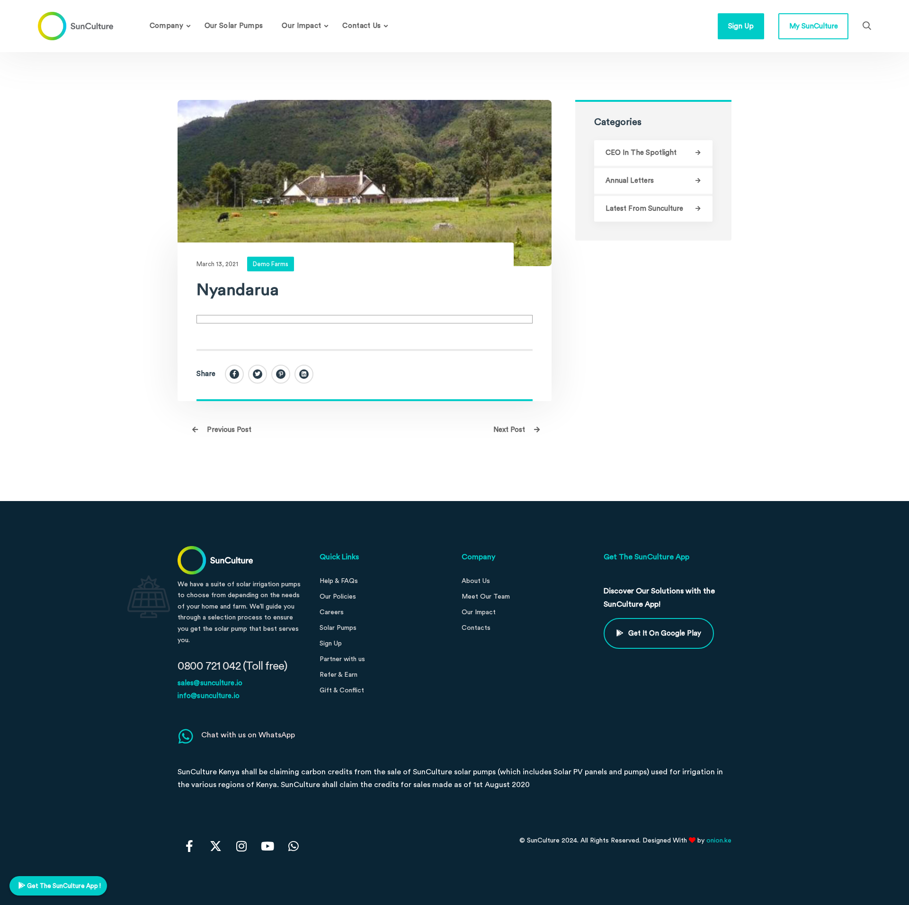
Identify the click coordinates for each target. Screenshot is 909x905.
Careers (332, 612)
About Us (476, 581)
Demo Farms (270, 264)
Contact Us (361, 25)
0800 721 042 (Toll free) (232, 666)
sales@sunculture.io (210, 683)
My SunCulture (813, 26)
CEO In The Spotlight (641, 152)
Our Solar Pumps (234, 25)
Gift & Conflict (342, 690)
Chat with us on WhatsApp (248, 735)
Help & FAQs (339, 581)
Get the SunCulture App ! (63, 886)
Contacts (476, 628)
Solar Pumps (338, 628)
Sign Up (741, 26)
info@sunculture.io (209, 695)
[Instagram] (241, 846)
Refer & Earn (338, 675)
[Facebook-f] (189, 846)
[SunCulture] (75, 26)
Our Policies (338, 596)
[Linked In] (304, 374)
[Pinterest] (280, 374)
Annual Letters (630, 180)
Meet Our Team (486, 596)
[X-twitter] (215, 846)
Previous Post (228, 429)
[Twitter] (257, 374)
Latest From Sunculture (644, 208)
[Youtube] (267, 846)
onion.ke (718, 840)
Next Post (510, 429)
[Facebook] (234, 374)
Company (166, 25)
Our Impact (301, 25)
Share (205, 373)
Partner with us (342, 659)
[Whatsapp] (293, 846)
